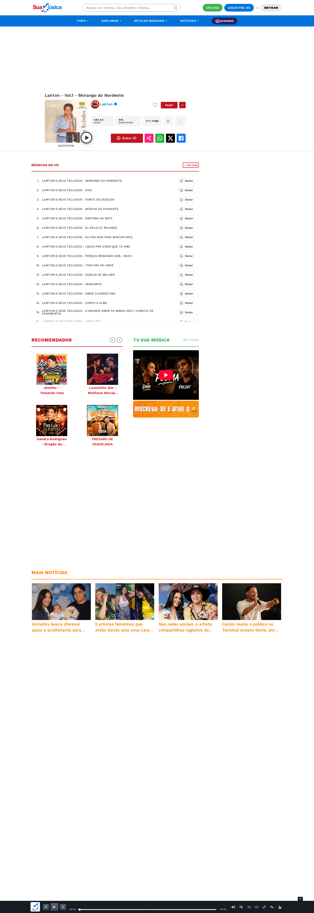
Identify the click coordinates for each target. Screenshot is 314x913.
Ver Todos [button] (191, 339)
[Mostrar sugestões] (182, 105)
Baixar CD (129, 138)
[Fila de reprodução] (241, 907)
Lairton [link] (106, 104)
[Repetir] (256, 907)
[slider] (79, 909)
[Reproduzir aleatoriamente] (249, 907)
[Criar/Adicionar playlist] (272, 907)
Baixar (189, 180)
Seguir (169, 105)
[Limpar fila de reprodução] (279, 907)
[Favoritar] (155, 105)
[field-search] (176, 7)
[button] (104, 181)
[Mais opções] (180, 121)
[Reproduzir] (86, 138)
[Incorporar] (264, 907)
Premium (227, 20)
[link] (120, 104)
